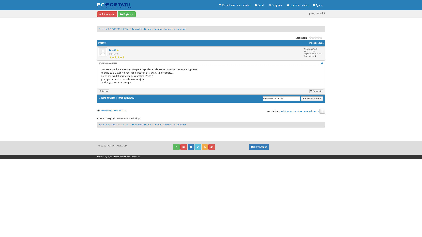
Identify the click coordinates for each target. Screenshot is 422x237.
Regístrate (128, 14)
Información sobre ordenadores (170, 29)
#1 (322, 63)
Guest (112, 50)
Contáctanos (260, 147)
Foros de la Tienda (141, 29)
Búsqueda (276, 5)
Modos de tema (316, 43)
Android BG (135, 157)
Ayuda (318, 5)
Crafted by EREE (119, 157)
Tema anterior (108, 98)
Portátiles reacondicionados (235, 5)
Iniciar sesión (108, 14)
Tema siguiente (125, 98)
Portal (260, 5)
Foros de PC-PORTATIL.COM (113, 29)
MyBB (109, 157)
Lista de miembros (298, 5)
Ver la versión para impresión (113, 110)
